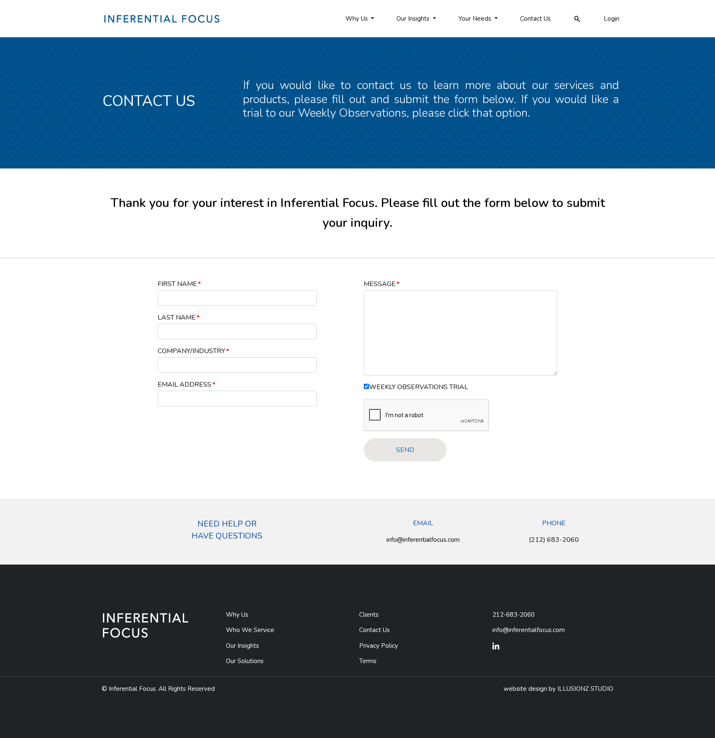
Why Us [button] (357, 18)
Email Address (184, 384)
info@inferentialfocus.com (423, 539)
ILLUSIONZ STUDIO (585, 689)
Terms (368, 661)
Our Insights (242, 646)
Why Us (237, 615)
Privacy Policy (378, 646)
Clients (369, 615)
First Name (177, 283)
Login (611, 18)
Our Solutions (245, 661)
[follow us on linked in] (495, 647)
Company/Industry (191, 351)
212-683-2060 (513, 615)
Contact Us (535, 18)
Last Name (177, 317)
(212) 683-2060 (554, 539)
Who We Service (250, 630)
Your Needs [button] (475, 18)
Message (380, 283)
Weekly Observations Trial (418, 387)
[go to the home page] (161, 18)
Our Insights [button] (413, 18)
